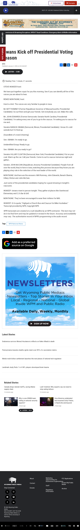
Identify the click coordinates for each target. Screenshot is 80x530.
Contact (32, 483)
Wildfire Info (2, 54)
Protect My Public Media (67, 483)
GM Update (2, 38)
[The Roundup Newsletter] (40, 291)
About (32, 478)
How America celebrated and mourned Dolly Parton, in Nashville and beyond (64, 400)
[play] (5, 10)
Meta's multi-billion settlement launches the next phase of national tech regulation (31, 359)
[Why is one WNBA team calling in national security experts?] (11, 401)
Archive (64, 488)
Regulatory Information (50, 490)
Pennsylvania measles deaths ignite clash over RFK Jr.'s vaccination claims (29, 350)
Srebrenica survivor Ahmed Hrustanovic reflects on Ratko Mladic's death (28, 341)
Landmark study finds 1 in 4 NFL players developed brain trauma (25, 367)
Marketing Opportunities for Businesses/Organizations (53, 479)
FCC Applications (67, 478)
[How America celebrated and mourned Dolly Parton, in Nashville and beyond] (46, 401)
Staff (47, 485)
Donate (71, 3)
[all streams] (77, 10)
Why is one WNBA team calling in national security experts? (28, 400)
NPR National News (16, 224)
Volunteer (56, 3)
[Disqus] (40, 443)
